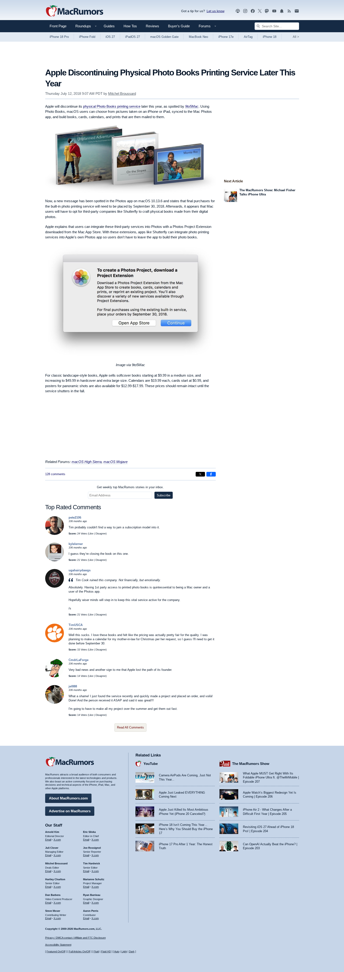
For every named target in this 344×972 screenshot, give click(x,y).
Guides (109, 26)
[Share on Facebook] (211, 474)
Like (91, 533)
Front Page (58, 26)
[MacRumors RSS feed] (289, 11)
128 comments (55, 474)
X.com (57, 839)
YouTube (150, 764)
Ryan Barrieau (91, 895)
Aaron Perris (90, 910)
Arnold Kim (52, 832)
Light (124, 951)
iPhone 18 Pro (59, 37)
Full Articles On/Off (79, 951)
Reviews (152, 26)
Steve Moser (52, 910)
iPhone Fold (87, 37)
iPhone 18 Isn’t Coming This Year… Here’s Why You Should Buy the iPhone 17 (186, 829)
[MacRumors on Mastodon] (266, 11)
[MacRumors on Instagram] (245, 11)
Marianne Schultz (93, 879)
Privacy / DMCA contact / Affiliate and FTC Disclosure (75, 937)
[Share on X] (200, 474)
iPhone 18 (269, 37)
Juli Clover (51, 847)
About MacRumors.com (68, 798)
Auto (116, 951)
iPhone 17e (226, 37)
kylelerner (76, 544)
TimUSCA (76, 625)
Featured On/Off (56, 951)
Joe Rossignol (92, 847)
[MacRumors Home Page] (74, 11)
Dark (132, 951)
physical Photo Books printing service (111, 106)
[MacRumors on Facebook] (252, 11)
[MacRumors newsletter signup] (296, 11)
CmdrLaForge (78, 660)
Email (48, 839)
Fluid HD (106, 951)
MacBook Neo (198, 37)
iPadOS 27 (132, 37)
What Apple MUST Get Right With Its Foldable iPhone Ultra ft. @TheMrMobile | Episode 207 (271, 777)
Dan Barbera (52, 895)
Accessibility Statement (58, 944)
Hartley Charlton (55, 879)
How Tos (130, 26)
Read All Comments (130, 727)
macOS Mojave (115, 462)
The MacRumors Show (250, 764)
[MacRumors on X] (260, 11)
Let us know (215, 11)
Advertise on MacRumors (70, 811)
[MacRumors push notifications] (281, 11)
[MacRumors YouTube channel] (274, 11)
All (296, 37)
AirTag (248, 37)
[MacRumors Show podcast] (237, 11)
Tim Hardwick (91, 863)
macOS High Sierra (87, 462)
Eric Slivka (89, 832)
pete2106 (75, 517)
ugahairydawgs (80, 570)
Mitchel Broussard (122, 93)
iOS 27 (110, 37)
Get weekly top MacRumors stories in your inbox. (130, 487)
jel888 (73, 686)
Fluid (96, 951)
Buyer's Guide (179, 26)
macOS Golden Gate (164, 37)
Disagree (100, 533)
